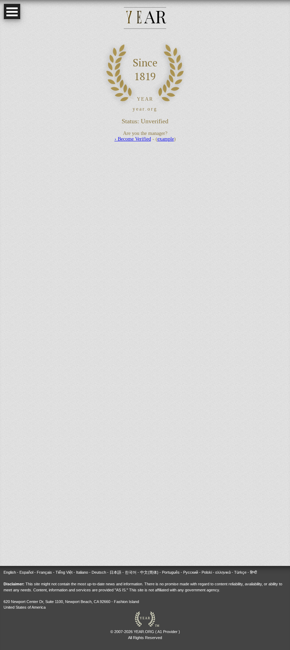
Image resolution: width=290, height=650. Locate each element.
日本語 (115, 572)
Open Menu (12, 11)
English (10, 572)
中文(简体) (149, 572)
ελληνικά (223, 572)
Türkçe (240, 572)
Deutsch (99, 572)
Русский (190, 572)
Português (171, 572)
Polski (207, 572)
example (165, 139)
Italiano (82, 572)
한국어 (131, 572)
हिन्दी (253, 572)
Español (26, 572)
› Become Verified (133, 139)
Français (44, 572)
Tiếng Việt (64, 572)
